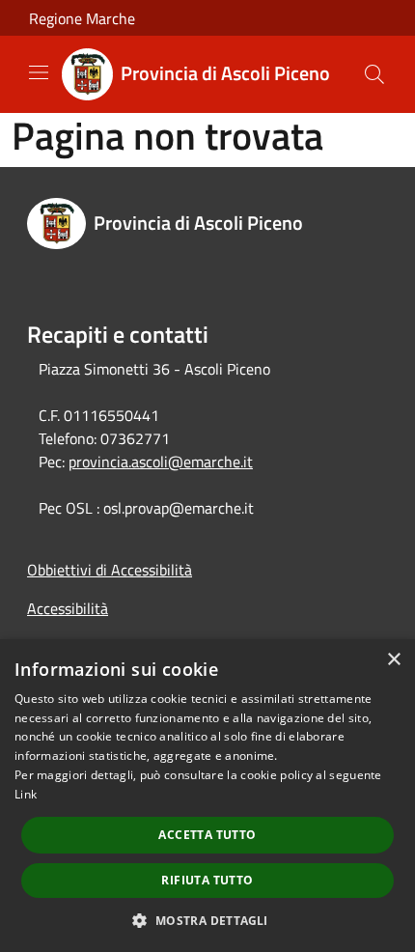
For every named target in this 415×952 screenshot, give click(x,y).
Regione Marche (82, 18)
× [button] (393, 660)
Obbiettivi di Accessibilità (109, 569)
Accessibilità (67, 608)
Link (25, 794)
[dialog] (207, 795)
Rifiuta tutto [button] (207, 880)
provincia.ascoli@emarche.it (161, 461)
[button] (207, 920)
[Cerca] (374, 74)
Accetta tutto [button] (207, 834)
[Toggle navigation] (38, 72)
